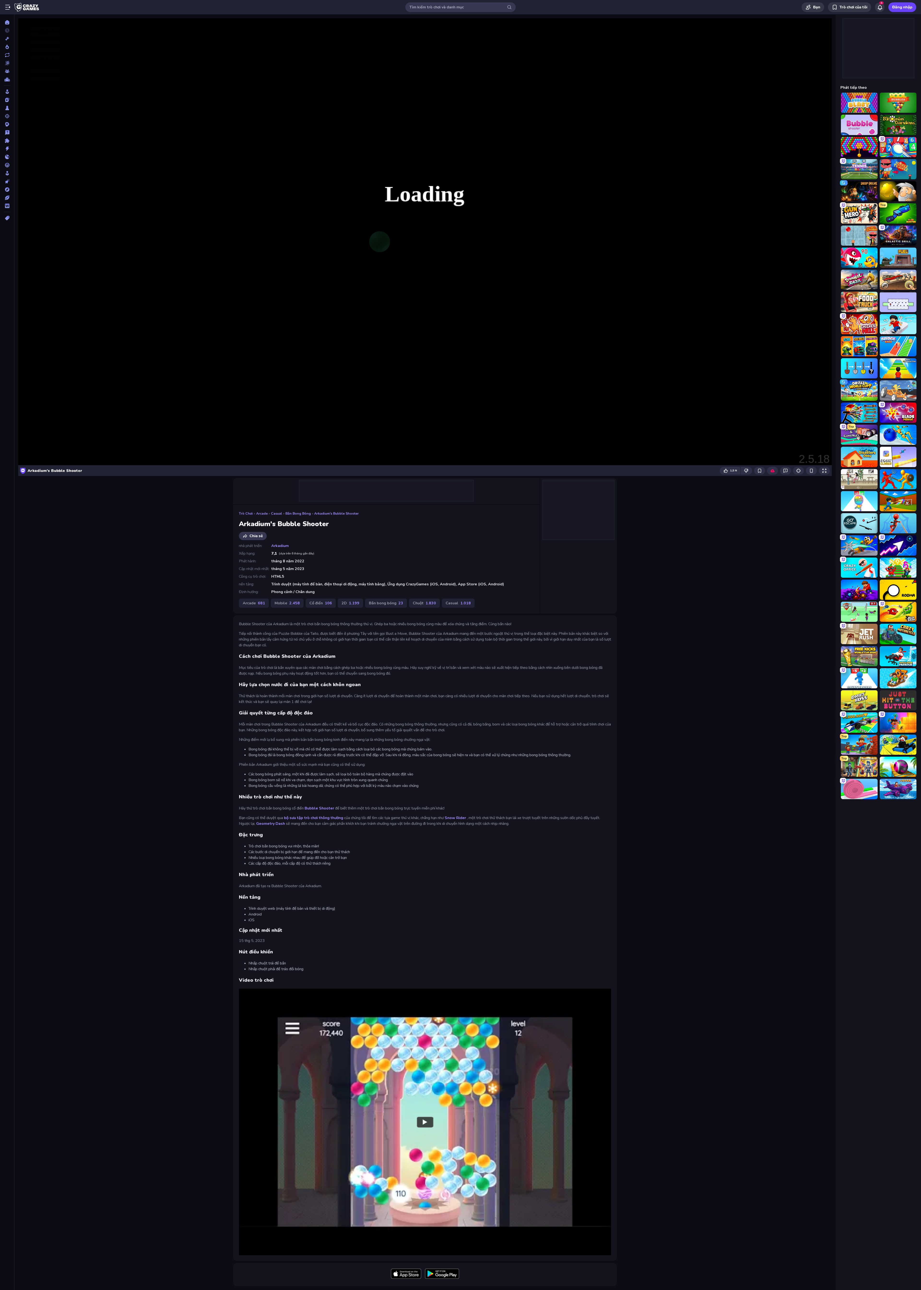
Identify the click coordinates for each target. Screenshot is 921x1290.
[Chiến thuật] (7, 124)
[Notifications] (880, 7)
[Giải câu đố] (7, 132)
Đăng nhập (902, 7)
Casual (276, 513)
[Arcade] (7, 92)
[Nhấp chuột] (7, 181)
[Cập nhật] (7, 55)
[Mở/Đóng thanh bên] (7, 7)
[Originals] (7, 63)
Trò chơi (246, 513)
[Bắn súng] (7, 116)
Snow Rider (455, 817)
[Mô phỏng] (7, 173)
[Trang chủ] (7, 22)
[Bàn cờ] (7, 108)
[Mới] (7, 39)
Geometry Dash (270, 823)
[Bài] (7, 100)
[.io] (7, 157)
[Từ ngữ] (7, 206)
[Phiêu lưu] (7, 189)
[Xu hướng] (7, 47)
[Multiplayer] (7, 71)
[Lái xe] (7, 165)
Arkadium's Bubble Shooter (336, 513)
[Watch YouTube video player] (425, 1121)
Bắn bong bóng (298, 513)
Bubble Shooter (319, 808)
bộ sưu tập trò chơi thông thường (313, 817)
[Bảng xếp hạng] (7, 79)
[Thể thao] (7, 198)
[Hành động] (7, 149)
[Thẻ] (7, 218)
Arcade (262, 513)
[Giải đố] (7, 141)
